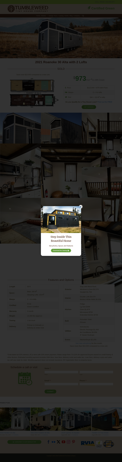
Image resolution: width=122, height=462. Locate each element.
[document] (61, 231)
